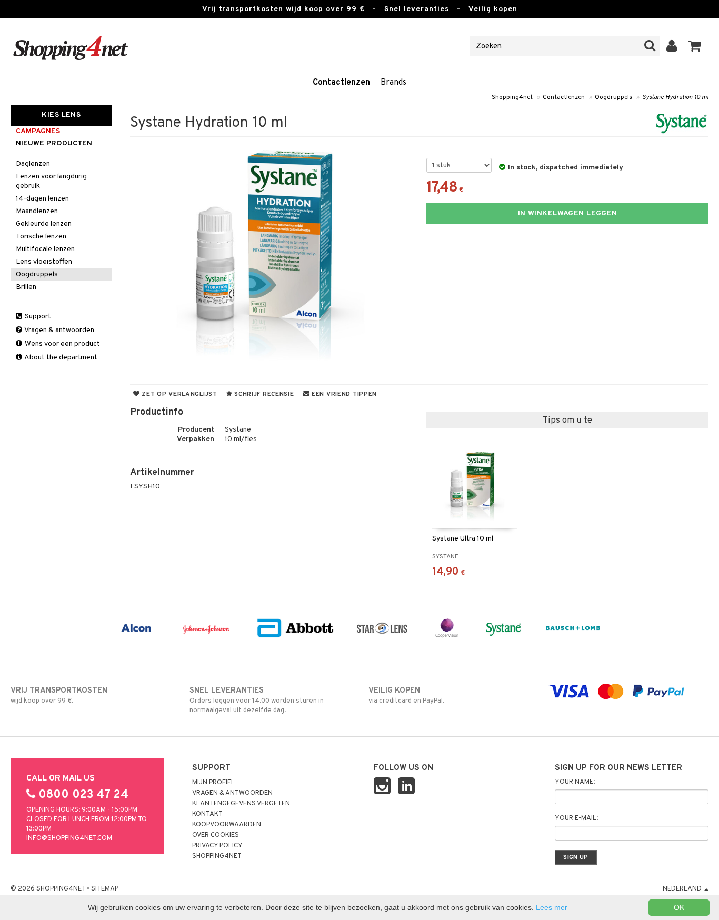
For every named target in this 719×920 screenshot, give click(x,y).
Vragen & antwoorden (58, 330)
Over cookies (215, 835)
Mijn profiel (213, 782)
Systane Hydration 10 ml (675, 97)
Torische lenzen (41, 236)
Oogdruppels (613, 97)
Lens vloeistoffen (44, 261)
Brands (393, 82)
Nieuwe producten (54, 143)
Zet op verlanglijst (178, 394)
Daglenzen (33, 163)
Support (37, 316)
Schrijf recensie (263, 394)
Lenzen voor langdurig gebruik (51, 181)
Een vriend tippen (343, 394)
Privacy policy (217, 846)
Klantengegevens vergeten (241, 803)
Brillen (26, 287)
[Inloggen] (672, 46)
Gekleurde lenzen (44, 223)
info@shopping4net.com (69, 838)
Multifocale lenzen (45, 249)
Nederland (683, 889)
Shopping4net (512, 97)
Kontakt (207, 814)
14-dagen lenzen (42, 198)
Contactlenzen (341, 82)
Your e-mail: (576, 818)
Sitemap (104, 889)
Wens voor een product (61, 343)
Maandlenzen (37, 211)
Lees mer (551, 907)
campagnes (38, 131)
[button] (695, 46)
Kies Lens (61, 115)
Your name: (575, 782)
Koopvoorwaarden (226, 825)
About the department (60, 357)
